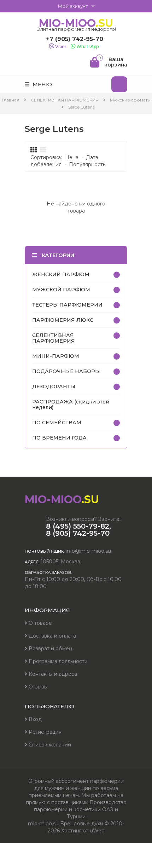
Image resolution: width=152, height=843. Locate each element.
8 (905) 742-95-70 (78, 533)
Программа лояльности (57, 661)
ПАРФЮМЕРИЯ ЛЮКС (62, 320)
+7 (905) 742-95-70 (74, 39)
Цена (71, 157)
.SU (76, 23)
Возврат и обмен (49, 648)
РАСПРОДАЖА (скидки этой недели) (70, 405)
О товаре (39, 623)
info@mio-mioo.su (88, 551)
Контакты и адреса (52, 674)
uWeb (97, 830)
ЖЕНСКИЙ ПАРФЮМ (60, 274)
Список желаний (49, 745)
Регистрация (44, 732)
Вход (34, 719)
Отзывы (37, 687)
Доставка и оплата (51, 636)
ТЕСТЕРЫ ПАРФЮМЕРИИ (67, 305)
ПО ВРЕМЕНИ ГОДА (59, 438)
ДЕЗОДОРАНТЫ (53, 386)
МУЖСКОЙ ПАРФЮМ (61, 289)
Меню (41, 84)
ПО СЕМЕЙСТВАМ (56, 422)
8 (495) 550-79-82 (77, 526)
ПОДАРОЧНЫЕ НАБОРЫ (66, 371)
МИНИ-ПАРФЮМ (55, 356)
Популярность (87, 164)
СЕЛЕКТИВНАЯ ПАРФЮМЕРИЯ (53, 338)
